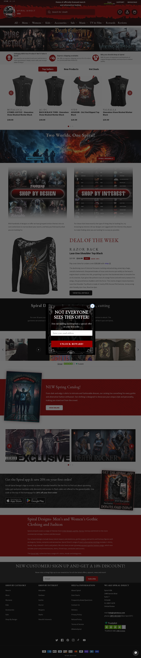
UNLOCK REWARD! (72, 344)
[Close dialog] (92, 306)
